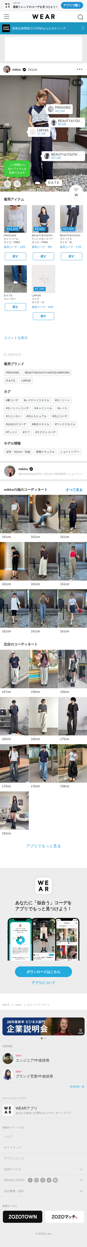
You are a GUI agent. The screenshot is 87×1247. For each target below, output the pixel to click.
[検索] (80, 17)
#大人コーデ (59, 416)
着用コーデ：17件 (70, 246)
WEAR (6, 1004)
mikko (18, 1004)
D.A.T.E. (11, 380)
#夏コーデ (12, 400)
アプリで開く (72, 5)
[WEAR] (43, 16)
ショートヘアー (69, 451)
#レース (62, 408)
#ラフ (26, 432)
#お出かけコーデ (16, 424)
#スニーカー (13, 416)
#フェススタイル (65, 424)
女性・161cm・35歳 (18, 451)
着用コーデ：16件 (42, 307)
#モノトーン (62, 400)
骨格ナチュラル (45, 451)
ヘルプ (8, 1136)
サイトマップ (12, 1147)
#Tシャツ (11, 432)
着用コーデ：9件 (42, 246)
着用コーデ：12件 (14, 246)
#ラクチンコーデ (46, 432)
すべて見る (74, 490)
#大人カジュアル (37, 416)
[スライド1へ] (42, 1038)
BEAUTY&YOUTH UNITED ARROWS (47, 372)
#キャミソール (43, 408)
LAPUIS (26, 380)
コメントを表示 (16, 338)
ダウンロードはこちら (43, 972)
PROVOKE (12, 372)
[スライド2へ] (45, 1038)
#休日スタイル (40, 424)
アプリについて (43, 982)
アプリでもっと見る (43, 846)
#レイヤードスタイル (36, 400)
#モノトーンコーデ (17, 408)
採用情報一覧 (77, 1086)
